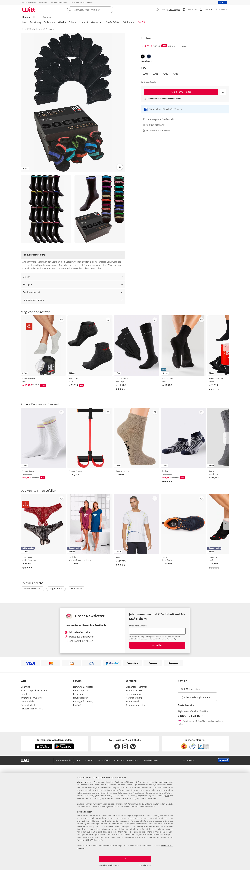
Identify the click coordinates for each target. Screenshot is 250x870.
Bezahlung (78, 694)
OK (125, 858)
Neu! (24, 22)
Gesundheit (97, 22)
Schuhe (72, 22)
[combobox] (96, 10)
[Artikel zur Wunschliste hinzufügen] (223, 92)
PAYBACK (77, 705)
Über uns (25, 686)
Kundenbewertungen (33, 300)
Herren (36, 17)
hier (167, 795)
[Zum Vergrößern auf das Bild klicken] (120, 167)
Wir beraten (129, 22)
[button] (22, 29)
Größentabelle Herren (136, 690)
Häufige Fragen (80, 697)
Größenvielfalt (132, 701)
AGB (78, 760)
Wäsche (62, 22)
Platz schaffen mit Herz (32, 708)
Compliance (132, 760)
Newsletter (26, 694)
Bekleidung (35, 22)
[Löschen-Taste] (111, 10)
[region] (125, 821)
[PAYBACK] (222, 2)
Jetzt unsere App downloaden (54, 739)
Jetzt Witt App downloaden (34, 690)
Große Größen (113, 22)
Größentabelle (150, 82)
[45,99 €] (183, 524)
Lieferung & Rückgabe (84, 686)
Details (26, 276)
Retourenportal (80, 690)
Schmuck (83, 22)
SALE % (141, 22)
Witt (23, 680)
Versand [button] (185, 46)
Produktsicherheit (32, 292)
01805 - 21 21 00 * (190, 716)
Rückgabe (27, 284)
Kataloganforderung (83, 701)
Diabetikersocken (32, 588)
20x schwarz (146, 61)
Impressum (119, 760)
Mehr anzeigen (172, 639)
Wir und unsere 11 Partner (89, 782)
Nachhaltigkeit (28, 705)
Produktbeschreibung (34, 254)
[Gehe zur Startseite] (28, 10)
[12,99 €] (90, 438)
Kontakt (182, 680)
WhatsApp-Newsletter (31, 697)
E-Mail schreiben (190, 690)
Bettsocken (76, 588)
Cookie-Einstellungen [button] (150, 760)
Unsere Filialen (28, 701)
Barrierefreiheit (104, 760)
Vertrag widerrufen (63, 760)
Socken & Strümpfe (46, 29)
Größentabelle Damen (136, 686)
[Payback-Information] (223, 760)
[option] (143, 56)
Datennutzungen (161, 782)
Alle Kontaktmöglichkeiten (197, 697)
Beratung (131, 680)
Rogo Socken (56, 588)
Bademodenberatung (136, 705)
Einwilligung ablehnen (109, 865)
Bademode (49, 22)
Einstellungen (145, 865)
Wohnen (47, 17)
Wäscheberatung (134, 697)
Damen (26, 17)
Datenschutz (89, 760)
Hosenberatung (133, 694)
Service (77, 680)
